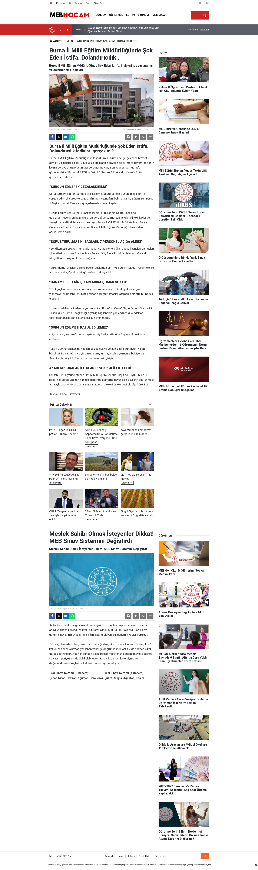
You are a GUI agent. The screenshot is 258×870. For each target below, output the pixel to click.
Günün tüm (198, 29)
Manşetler (60, 3)
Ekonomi (143, 14)
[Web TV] (200, 2)
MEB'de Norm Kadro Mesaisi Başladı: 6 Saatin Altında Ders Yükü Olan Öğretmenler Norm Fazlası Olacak (123, 29)
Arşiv (88, 3)
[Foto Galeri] (207, 2)
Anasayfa (58, 41)
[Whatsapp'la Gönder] (72, 137)
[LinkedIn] (66, 137)
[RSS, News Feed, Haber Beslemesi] (205, 856)
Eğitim (130, 14)
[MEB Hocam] (69, 14)
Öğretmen (116, 14)
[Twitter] (59, 137)
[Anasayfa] (51, 3)
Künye (121, 856)
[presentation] (60, 29)
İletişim (131, 856)
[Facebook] (52, 137)
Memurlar (159, 14)
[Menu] (195, 15)
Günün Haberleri (75, 3)
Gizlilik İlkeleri (145, 856)
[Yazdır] (128, 137)
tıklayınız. (207, 865)
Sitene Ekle (98, 3)
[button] (136, 137)
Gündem (101, 14)
